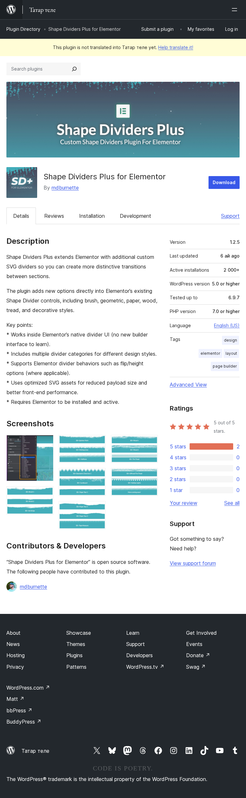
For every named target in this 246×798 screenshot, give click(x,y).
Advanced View (188, 384)
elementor (210, 353)
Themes (75, 644)
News (13, 644)
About (13, 633)
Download (224, 182)
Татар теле (35, 751)
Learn (132, 633)
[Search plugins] (74, 69)
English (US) (227, 325)
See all (232, 503)
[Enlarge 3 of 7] (97, 443)
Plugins (74, 655)
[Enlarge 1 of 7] (45, 443)
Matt (15, 699)
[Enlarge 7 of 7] (149, 476)
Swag (196, 667)
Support (230, 216)
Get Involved (201, 633)
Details (21, 216)
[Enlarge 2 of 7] (45, 495)
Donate (198, 655)
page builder (225, 366)
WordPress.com (28, 687)
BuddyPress (23, 721)
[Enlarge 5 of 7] (97, 509)
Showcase (78, 633)
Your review (183, 503)
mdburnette (65, 187)
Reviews (54, 216)
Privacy (15, 667)
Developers (139, 655)
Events (194, 644)
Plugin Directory (23, 29)
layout (231, 353)
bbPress (19, 710)
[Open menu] (236, 9)
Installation (92, 216)
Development (135, 216)
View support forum (193, 563)
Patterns (76, 667)
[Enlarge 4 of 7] (97, 476)
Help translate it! (175, 47)
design (230, 340)
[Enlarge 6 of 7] (149, 443)
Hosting (15, 655)
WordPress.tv (145, 667)
